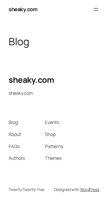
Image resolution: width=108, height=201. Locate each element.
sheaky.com (23, 9)
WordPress (89, 189)
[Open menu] (95, 9)
